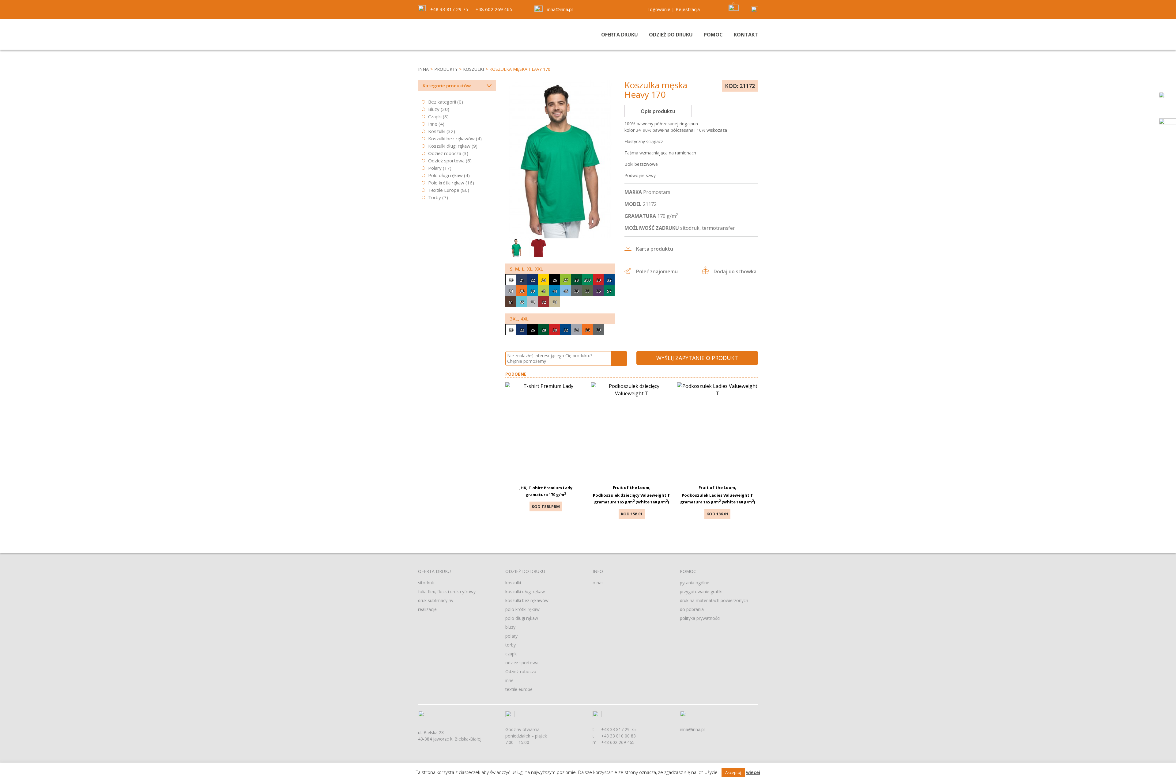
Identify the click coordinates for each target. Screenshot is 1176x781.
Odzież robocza (444, 153)
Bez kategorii (442, 102)
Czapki (435, 116)
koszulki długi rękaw (525, 591)
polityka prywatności (700, 618)
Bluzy (433, 109)
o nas (598, 583)
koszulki (513, 583)
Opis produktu (658, 111)
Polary (435, 168)
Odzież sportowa (446, 160)
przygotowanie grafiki (701, 591)
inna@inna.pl (560, 9)
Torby (434, 197)
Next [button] (609, 231)
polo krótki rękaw (522, 609)
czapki (511, 654)
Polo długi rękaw (445, 175)
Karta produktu (654, 248)
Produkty (446, 69)
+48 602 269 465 (494, 9)
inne (509, 680)
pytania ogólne (694, 583)
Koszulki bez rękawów (451, 138)
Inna (423, 69)
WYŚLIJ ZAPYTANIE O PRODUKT (697, 358)
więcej (753, 772)
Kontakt (746, 34)
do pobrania (692, 609)
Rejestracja (688, 9)
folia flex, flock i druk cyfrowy (447, 591)
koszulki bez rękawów (526, 600)
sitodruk (426, 583)
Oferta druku (619, 34)
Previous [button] (598, 231)
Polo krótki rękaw (446, 183)
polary (511, 636)
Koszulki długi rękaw (449, 146)
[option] (560, 159)
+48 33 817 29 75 (449, 9)
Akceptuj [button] (733, 772)
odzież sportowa (521, 662)
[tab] (658, 111)
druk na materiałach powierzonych (714, 600)
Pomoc (713, 34)
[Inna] (457, 34)
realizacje (427, 609)
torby (510, 645)
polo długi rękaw (521, 618)
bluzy (510, 627)
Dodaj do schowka (735, 271)
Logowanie (658, 9)
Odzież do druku (671, 34)
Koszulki (473, 69)
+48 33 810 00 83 (618, 736)
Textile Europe (443, 190)
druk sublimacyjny (435, 600)
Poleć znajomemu (657, 271)
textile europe (519, 689)
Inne (432, 124)
